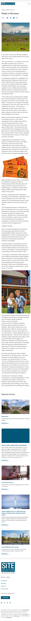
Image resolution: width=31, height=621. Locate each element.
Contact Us (4, 580)
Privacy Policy (4, 589)
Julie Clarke (25, 614)
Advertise (3, 583)
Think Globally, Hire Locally (10, 547)
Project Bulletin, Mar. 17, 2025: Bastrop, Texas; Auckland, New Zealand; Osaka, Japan (14, 513)
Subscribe (5, 597)
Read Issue (5, 525)
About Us (3, 586)
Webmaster (9, 617)
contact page (16, 615)
